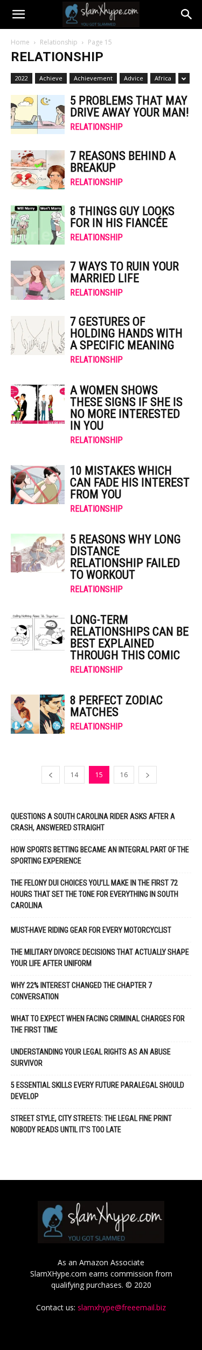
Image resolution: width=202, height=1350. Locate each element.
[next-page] (147, 775)
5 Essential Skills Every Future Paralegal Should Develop (97, 1091)
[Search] (187, 14)
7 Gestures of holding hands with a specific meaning (126, 333)
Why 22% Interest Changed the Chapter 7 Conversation (81, 991)
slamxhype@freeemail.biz (122, 1307)
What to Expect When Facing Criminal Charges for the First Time (98, 1024)
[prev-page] (50, 775)
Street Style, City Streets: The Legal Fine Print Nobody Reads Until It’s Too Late (91, 1124)
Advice (133, 78)
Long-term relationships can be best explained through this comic (129, 637)
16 (124, 774)
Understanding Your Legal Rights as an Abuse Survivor (91, 1057)
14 (74, 774)
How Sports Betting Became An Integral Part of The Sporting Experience (100, 855)
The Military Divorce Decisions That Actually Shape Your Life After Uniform (100, 958)
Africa (163, 78)
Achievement (93, 78)
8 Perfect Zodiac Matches (116, 706)
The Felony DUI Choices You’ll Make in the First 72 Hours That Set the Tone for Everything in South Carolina (94, 894)
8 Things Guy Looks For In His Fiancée (122, 217)
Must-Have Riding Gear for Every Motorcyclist (91, 930)
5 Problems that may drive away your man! (129, 106)
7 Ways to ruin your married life (124, 272)
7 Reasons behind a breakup (123, 161)
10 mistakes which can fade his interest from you (130, 482)
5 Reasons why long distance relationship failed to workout (125, 557)
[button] (18, 14)
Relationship (59, 42)
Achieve (50, 78)
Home (20, 42)
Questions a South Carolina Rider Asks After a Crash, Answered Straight (93, 822)
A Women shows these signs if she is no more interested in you (126, 407)
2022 (21, 78)
